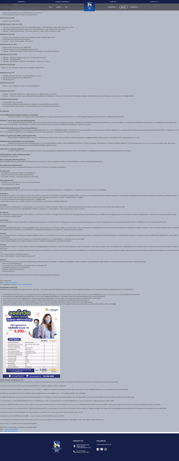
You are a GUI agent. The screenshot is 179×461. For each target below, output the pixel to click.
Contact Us (154, 2)
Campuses (113, 2)
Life (66, 7)
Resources (21, 2)
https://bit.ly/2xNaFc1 (11, 283)
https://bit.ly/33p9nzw (25, 284)
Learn (58, 7)
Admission (111, 7)
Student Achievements (62, 2)
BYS (50, 7)
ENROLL (123, 7)
